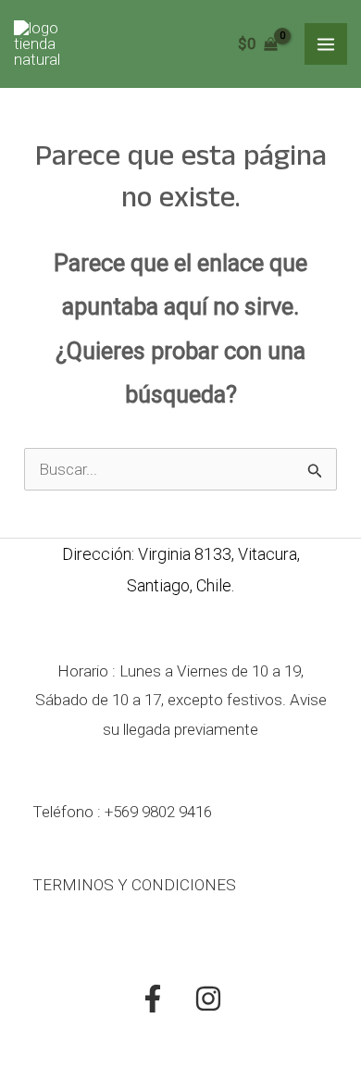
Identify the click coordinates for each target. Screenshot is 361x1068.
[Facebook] (153, 998)
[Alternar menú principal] (326, 44)
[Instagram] (208, 998)
